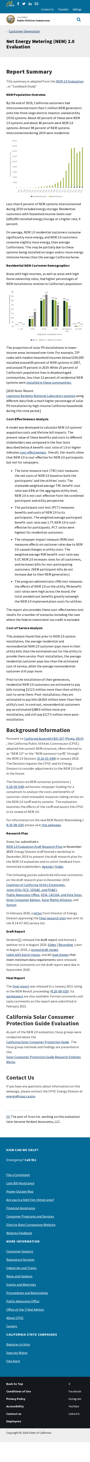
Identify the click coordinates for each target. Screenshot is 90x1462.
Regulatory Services (20, 1259)
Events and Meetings (21, 1284)
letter (37, 913)
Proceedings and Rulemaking (27, 1293)
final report (21, 986)
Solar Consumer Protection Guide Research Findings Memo (43, 1059)
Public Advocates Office (22, 895)
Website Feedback (19, 1233)
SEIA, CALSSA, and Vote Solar (61, 895)
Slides (59, 866)
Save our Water (17, 1353)
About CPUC (15, 1318)
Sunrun (11, 905)
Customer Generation (24, 31)
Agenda (47, 866)
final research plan (52, 918)
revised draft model (44, 950)
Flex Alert (13, 1361)
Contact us (13, 1414)
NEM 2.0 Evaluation (70, 81)
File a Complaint (18, 1175)
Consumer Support (19, 1251)
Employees (13, 1421)
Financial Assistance (20, 1208)
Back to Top (14, 1384)
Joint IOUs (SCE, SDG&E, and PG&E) (31, 890)
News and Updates (19, 1276)
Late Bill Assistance (20, 1183)
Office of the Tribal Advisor (25, 1309)
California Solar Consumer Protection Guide (37, 1042)
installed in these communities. (49, 382)
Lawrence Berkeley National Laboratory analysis (40, 396)
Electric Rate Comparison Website (30, 1225)
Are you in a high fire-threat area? (30, 1200)
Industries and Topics (21, 1268)
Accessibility (15, 1406)
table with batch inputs (23, 955)
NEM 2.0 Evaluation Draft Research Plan (34, 846)
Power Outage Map (19, 1191)
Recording (66, 945)
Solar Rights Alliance (57, 900)
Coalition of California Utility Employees (35, 885)
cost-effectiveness (33, 452)
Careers (11, 1326)
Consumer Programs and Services (30, 1216)
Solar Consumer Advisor (23, 900)
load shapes (60, 955)
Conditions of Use (18, 1391)
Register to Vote (18, 1344)
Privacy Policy (15, 1399)
